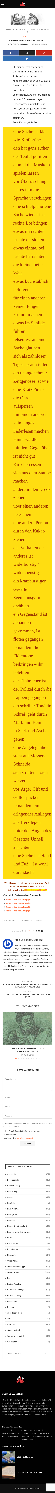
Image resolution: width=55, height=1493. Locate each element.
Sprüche (39, 921)
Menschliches (28, 1243)
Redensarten (20, 29)
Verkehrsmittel (28, 1330)
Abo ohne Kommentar (25, 1138)
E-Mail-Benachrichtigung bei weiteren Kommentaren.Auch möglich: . (22, 1134)
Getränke (28, 1203)
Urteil (28, 1318)
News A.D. (28, 1255)
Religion (28, 1307)
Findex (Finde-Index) (10, 1436)
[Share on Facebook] (33, 931)
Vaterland (28, 1324)
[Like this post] (31, 931)
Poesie (28, 1278)
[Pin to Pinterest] (39, 931)
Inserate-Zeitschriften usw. (28, 1232)
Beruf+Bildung (28, 1185)
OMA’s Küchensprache (40, 1433)
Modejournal (28, 1249)
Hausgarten (28, 1214)
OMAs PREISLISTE (42, 1436)
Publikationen (27, 1439)
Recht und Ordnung (28, 1289)
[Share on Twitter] (36, 931)
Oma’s (25, 1433)
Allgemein (28, 1174)
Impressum (15, 1430)
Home (8, 29)
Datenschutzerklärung (10, 1433)
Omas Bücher (28, 1261)
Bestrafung (28, 1191)
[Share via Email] (42, 931)
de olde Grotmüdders (19, 44)
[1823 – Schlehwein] (8, 1457)
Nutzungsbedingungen (32, 1430)
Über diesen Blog (28, 1313)
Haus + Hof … (28, 1209)
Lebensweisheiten (11, 921)
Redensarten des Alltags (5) (18, 907)
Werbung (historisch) (28, 1336)
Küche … (28, 1237)
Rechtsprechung (28, 1295)
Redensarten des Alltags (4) (18, 899)
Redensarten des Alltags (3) (18, 903)
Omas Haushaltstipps (28, 1266)
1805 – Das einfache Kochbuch (30, 1472)
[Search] (52, 4)
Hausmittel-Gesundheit (28, 1226)
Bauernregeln (28, 1180)
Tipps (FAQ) (26, 1436)
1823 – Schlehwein (25, 1457)
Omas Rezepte (28, 1272)
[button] (5, 1035)
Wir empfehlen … (28, 1342)
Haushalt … (28, 1220)
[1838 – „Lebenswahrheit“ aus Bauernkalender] (27, 1028)
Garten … (28, 1197)
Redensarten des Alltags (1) (18, 911)
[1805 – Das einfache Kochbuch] (8, 1472)
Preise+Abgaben (28, 1284)
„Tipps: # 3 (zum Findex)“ (35, 890)
